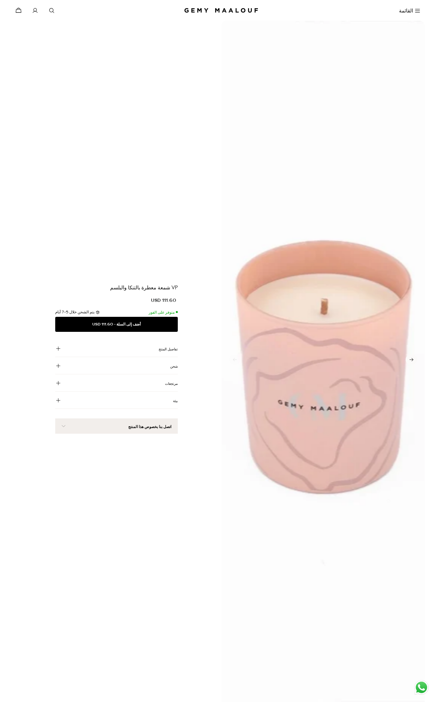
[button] (411, 360)
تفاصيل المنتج (168, 349)
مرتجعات (171, 383)
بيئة (175, 401)
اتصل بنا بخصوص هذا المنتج (149, 426)
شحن (174, 366)
